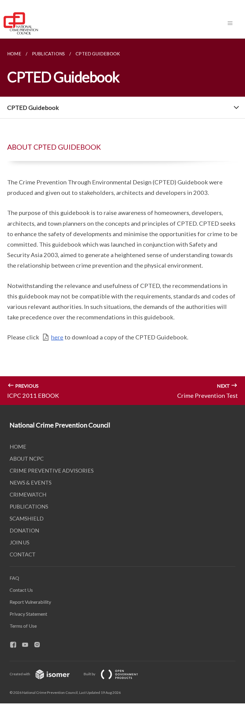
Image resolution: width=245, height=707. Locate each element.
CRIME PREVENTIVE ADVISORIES (52, 470)
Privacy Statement (28, 614)
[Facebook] (16, 645)
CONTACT (23, 554)
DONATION (24, 530)
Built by (90, 674)
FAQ (14, 578)
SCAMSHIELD (27, 518)
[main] (122, 222)
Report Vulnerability (30, 602)
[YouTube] (27, 645)
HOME (18, 446)
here (57, 337)
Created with (20, 674)
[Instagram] (39, 645)
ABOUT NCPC (27, 458)
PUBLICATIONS (29, 506)
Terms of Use (23, 626)
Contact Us (21, 590)
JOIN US (19, 542)
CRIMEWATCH (28, 494)
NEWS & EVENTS (30, 482)
